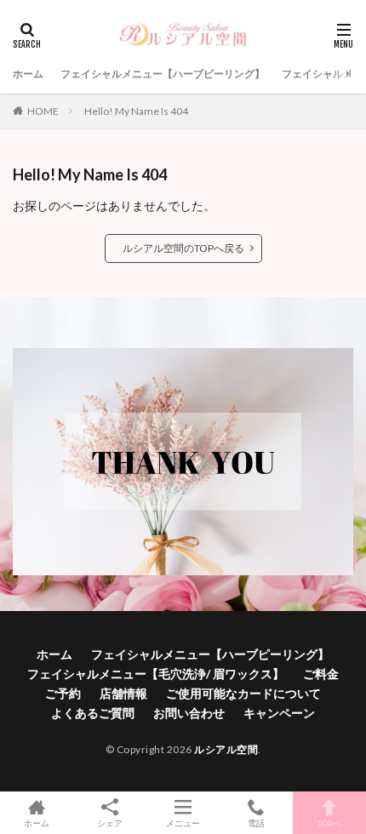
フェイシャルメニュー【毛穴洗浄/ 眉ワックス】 (155, 673)
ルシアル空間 (226, 749)
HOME (43, 111)
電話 (256, 822)
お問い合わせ (189, 712)
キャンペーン (279, 712)
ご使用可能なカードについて (243, 693)
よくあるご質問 (92, 712)
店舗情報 (123, 693)
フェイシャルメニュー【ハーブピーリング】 (162, 73)
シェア (110, 823)
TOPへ (329, 822)
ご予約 (63, 693)
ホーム (28, 73)
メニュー (183, 822)
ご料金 (321, 673)
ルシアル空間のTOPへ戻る (183, 248)
